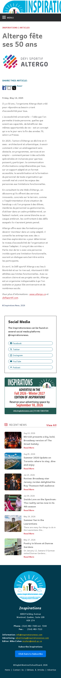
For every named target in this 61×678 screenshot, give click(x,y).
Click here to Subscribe (30, 653)
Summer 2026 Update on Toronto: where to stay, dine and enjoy (39, 461)
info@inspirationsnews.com (29, 634)
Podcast (16, 367)
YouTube (17, 361)
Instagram (18, 355)
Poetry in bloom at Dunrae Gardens (38, 545)
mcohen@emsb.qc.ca (32, 641)
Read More (29, 447)
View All (51, 425)
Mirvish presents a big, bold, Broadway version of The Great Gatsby (39, 440)
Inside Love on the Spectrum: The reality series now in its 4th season (40, 502)
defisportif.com (10, 297)
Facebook (17, 343)
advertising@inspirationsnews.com (32, 638)
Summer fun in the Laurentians (34, 521)
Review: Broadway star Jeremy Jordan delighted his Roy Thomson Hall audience (39, 481)
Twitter (16, 349)
